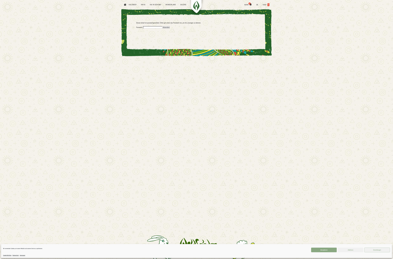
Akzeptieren (324, 250)
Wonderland (170, 5)
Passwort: (139, 27)
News (247, 5)
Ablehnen (350, 250)
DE (257, 5)
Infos (143, 5)
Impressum (22, 255)
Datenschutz (15, 255)
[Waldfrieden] (198, 243)
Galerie (183, 5)
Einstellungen (377, 250)
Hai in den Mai (155, 5)
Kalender (132, 5)
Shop (265, 5)
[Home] (125, 5)
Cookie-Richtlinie (7, 255)
